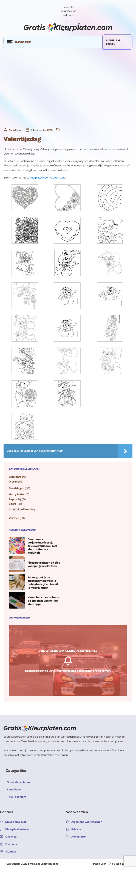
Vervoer (14, 518)
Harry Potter (17, 494)
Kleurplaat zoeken (113, 42)
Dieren (13, 481)
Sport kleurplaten (18, 782)
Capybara (15, 476)
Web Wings (122, 863)
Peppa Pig (15, 499)
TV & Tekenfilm (18, 509)
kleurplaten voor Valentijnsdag (47, 177)
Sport (12, 503)
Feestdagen (16, 488)
